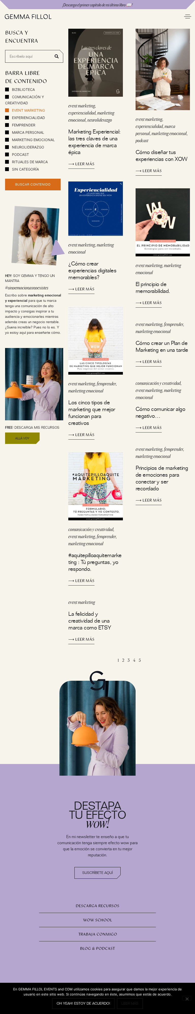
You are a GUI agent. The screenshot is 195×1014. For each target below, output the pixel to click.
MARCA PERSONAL (27, 132)
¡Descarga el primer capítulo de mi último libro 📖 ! (97, 4)
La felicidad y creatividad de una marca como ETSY (89, 620)
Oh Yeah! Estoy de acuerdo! (83, 1003)
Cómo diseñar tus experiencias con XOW (161, 155)
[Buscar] (56, 56)
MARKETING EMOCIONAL (33, 140)
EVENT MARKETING (28, 110)
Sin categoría (25, 169)
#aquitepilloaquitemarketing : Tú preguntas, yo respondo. (95, 562)
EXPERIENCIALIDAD (28, 117)
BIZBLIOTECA (23, 89)
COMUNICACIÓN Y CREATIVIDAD (24, 100)
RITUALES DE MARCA (29, 162)
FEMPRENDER (23, 125)
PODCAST (20, 154)
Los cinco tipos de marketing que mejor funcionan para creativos (91, 412)
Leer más (129, 1003)
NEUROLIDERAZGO (27, 147)
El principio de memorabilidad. (153, 287)
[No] (187, 998)
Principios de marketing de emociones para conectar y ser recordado (162, 478)
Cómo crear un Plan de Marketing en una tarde (162, 346)
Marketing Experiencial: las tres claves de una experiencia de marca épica (94, 142)
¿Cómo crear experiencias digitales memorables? (92, 270)
